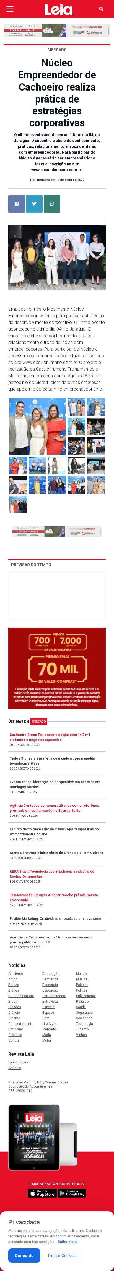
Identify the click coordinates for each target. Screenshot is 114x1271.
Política (81, 990)
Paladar (82, 985)
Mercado (39, 721)
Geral (46, 1018)
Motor (46, 1040)
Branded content (21, 996)
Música (81, 979)
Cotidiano (15, 1029)
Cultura (13, 1040)
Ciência (14, 1013)
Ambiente (15, 974)
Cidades (14, 1007)
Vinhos (81, 1035)
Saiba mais (67, 1242)
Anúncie (14, 1068)
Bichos (13, 990)
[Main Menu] (10, 9)
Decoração (50, 974)
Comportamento (20, 1024)
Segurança (84, 1013)
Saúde (81, 1007)
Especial (48, 1007)
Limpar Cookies (62, 1255)
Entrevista (50, 1001)
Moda (46, 1035)
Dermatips (50, 979)
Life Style (49, 1024)
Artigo (12, 979)
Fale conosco (18, 1062)
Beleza (13, 985)
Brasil (12, 1001)
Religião (82, 1001)
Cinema (14, 1018)
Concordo (24, 1255)
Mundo (81, 974)
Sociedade (84, 1018)
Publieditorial (86, 996)
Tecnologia (84, 1024)
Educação (50, 990)
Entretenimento (54, 996)
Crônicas (15, 1035)
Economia (50, 985)
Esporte (48, 1013)
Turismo (82, 1029)
